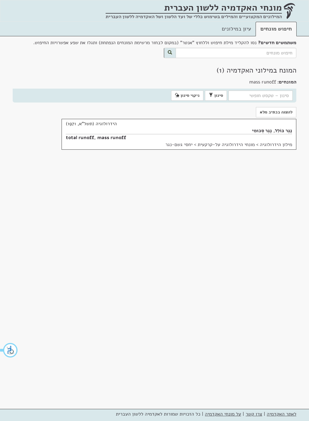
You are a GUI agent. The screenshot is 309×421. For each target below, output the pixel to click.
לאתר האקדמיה (281, 414)
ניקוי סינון (189, 95)
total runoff (80, 137)
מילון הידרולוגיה (276, 144)
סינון (218, 95)
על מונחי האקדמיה (223, 414)
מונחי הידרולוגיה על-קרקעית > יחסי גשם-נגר (210, 144)
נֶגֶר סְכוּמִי (262, 130)
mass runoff (111, 137)
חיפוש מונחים (276, 28)
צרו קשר (254, 414)
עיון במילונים (236, 28)
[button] (9, 350)
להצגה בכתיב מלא (276, 112)
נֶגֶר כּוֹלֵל (283, 130)
